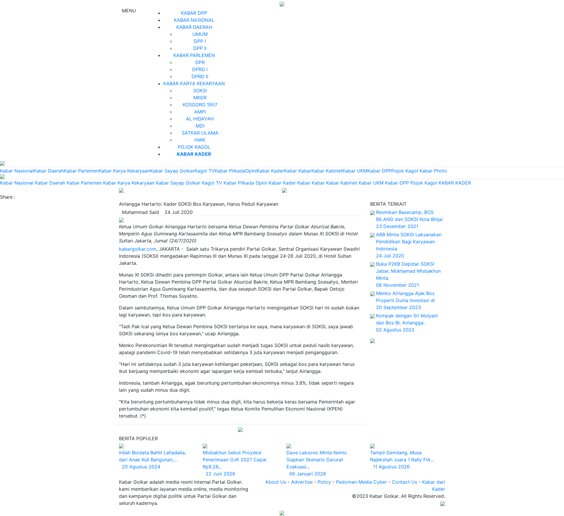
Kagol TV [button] (212, 183)
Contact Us (404, 482)
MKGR (200, 97)
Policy (324, 482)
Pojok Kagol (404, 171)
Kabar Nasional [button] (16, 183)
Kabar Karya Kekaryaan (124, 171)
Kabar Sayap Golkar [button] (178, 183)
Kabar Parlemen (81, 171)
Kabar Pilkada (230, 171)
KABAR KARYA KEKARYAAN (194, 83)
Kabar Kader (270, 171)
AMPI (200, 112)
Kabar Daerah (48, 171)
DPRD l (200, 69)
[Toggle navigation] (121, 189)
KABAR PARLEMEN (194, 55)
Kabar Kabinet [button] (341, 183)
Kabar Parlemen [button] (84, 183)
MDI (200, 126)
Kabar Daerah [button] (50, 183)
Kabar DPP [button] (397, 183)
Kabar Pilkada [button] (239, 183)
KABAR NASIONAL (194, 20)
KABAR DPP (194, 13)
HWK (199, 140)
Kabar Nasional (16, 171)
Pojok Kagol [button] (423, 183)
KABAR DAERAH (194, 27)
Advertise (302, 482)
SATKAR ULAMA (200, 133)
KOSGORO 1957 (200, 105)
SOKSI (200, 90)
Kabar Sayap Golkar (172, 171)
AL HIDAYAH (200, 119)
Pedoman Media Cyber (361, 482)
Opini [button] (261, 183)
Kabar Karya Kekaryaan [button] (129, 183)
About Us (275, 482)
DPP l (200, 41)
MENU (127, 11)
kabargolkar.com (137, 249)
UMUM (200, 34)
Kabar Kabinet (327, 171)
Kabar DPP (379, 171)
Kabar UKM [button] (371, 183)
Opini (251, 171)
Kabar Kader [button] (282, 183)
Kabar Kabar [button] (311, 183)
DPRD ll (200, 76)
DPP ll (200, 48)
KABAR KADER (455, 183)
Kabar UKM (355, 171)
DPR (200, 62)
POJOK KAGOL (194, 147)
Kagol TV (204, 171)
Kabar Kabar (297, 171)
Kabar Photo (433, 171)
